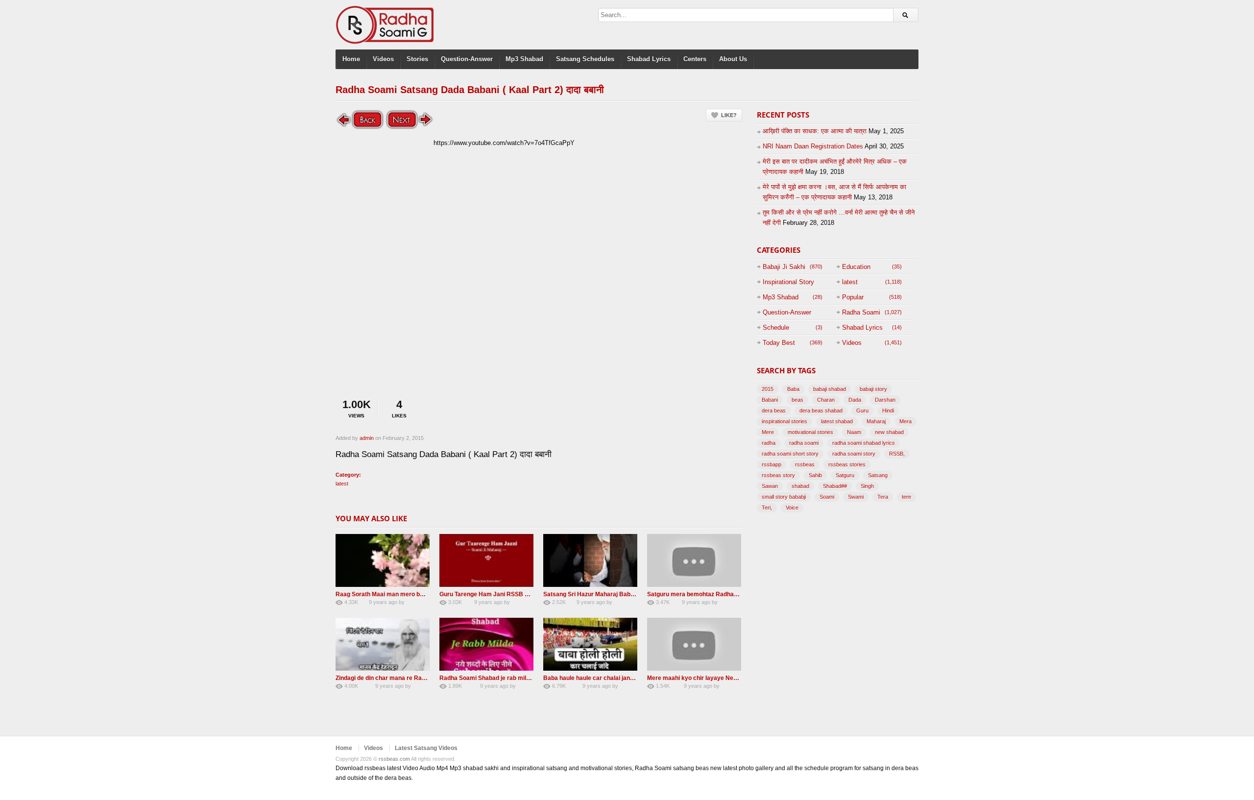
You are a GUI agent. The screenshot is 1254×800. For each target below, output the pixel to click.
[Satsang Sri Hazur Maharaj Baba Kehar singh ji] (590, 560)
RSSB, (897, 454)
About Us (733, 59)
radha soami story (853, 454)
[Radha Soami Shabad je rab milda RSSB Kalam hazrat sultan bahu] (486, 644)
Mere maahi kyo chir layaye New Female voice (711, 678)
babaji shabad (829, 389)
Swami (856, 497)
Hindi (888, 410)
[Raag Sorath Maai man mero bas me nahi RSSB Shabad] (383, 560)
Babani (770, 400)
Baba (793, 389)
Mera (905, 421)
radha (768, 443)
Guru (862, 410)
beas (797, 400)
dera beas (774, 410)
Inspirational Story (788, 282)
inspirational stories (784, 421)
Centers (694, 59)
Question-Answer (467, 59)
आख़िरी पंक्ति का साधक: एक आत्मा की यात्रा (815, 131)
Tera (882, 497)
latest (342, 483)
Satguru (845, 475)
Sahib (815, 475)
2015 (767, 389)
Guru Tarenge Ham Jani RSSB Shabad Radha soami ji (513, 594)
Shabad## (835, 486)
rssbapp (771, 464)
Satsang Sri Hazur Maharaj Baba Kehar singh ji (608, 594)
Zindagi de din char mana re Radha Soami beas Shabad (412, 678)
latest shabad (837, 421)
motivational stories (810, 432)
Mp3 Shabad (524, 59)
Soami (827, 497)
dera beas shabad (821, 410)
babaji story (873, 389)
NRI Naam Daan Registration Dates (813, 146)
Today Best (779, 342)
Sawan (770, 486)
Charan (826, 400)
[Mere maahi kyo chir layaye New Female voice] (694, 644)
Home (351, 59)
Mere (768, 432)
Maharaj (876, 421)
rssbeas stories (847, 464)
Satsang (878, 475)
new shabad (889, 432)
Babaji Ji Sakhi (784, 266)
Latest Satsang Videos (426, 748)
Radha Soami (861, 312)
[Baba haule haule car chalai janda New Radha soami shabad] (590, 644)
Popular (853, 297)
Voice (792, 507)
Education (856, 266)
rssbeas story (778, 475)
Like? (729, 115)
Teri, (767, 507)
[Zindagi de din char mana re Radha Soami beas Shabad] (383, 644)
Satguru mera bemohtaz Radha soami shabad (710, 594)
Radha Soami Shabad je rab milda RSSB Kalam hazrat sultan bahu (531, 678)
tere (906, 497)
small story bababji (784, 497)
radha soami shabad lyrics (863, 443)
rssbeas (805, 464)
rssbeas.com (394, 759)
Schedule (776, 327)
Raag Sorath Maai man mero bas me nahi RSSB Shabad (413, 594)
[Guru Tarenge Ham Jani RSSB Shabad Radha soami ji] (486, 560)
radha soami (804, 443)
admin (367, 438)
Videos (383, 59)
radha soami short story (790, 454)
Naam (854, 432)
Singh (867, 486)
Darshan (885, 400)
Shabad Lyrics (649, 59)
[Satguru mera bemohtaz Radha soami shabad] (694, 560)
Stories (417, 59)
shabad (800, 486)
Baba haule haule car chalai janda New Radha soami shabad (627, 678)
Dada (854, 400)
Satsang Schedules (585, 59)
